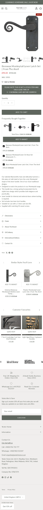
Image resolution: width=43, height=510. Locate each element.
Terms (3, 489)
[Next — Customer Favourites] (39, 309)
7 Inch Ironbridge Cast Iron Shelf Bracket (11, 338)
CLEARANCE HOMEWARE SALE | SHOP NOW (21, 2)
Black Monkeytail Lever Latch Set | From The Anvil (23, 164)
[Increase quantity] (12, 102)
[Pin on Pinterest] (12, 253)
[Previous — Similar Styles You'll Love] (3, 262)
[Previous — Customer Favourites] (3, 309)
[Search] (7, 8)
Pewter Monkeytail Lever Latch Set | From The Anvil (32, 291)
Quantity (5, 98)
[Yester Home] (21, 8)
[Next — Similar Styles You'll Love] (39, 262)
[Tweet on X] (6, 253)
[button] (8, 82)
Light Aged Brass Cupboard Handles (32, 338)
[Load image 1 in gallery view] (21, 33)
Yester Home (9, 502)
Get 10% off (7, 506)
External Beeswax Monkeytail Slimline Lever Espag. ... (11, 292)
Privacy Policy (11, 489)
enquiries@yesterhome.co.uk (16, 455)
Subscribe (21, 418)
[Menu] (2, 8)
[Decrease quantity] (4, 102)
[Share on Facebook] (9, 253)
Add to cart (21, 112)
